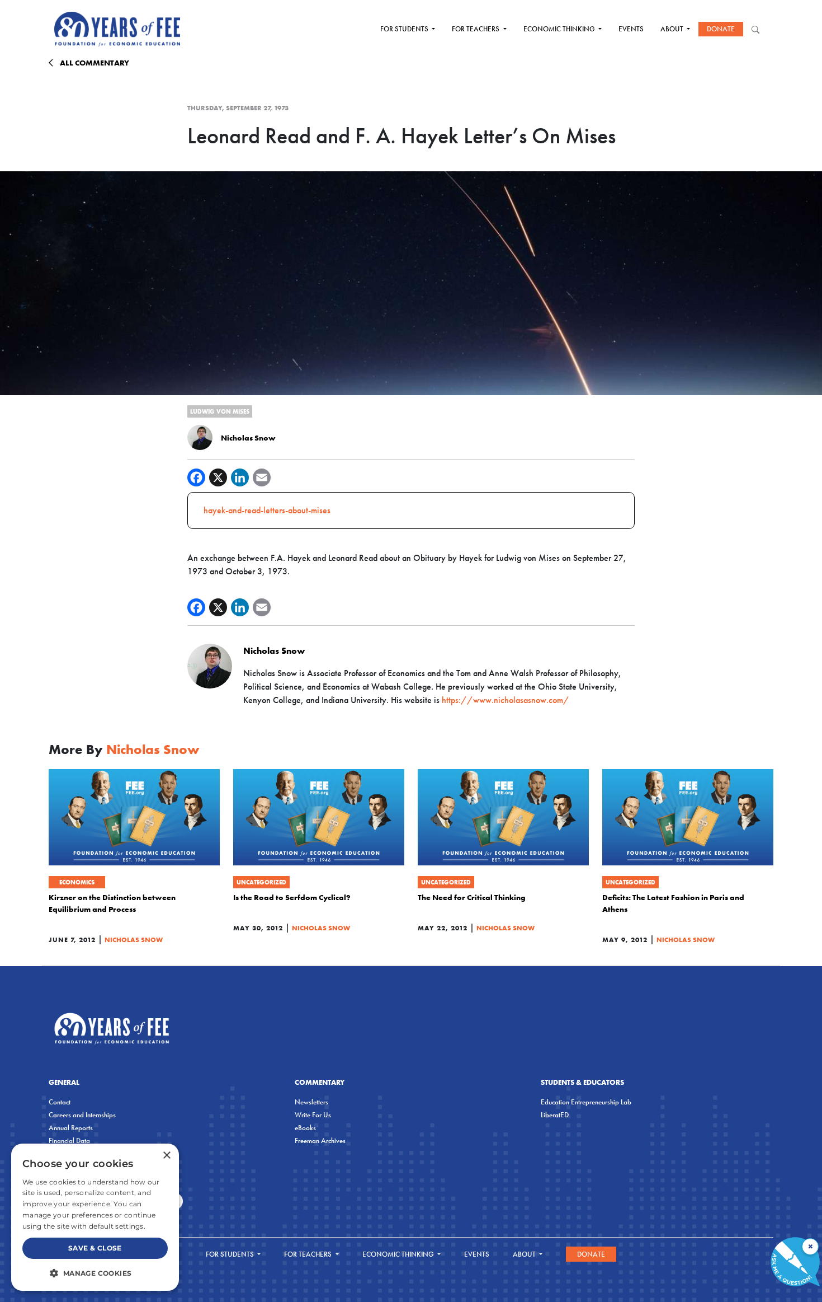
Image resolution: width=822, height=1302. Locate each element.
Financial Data (69, 1140)
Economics (77, 882)
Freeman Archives (320, 1140)
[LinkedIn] (240, 477)
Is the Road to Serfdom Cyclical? (292, 897)
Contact (59, 1102)
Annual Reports (71, 1127)
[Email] (262, 477)
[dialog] (95, 1217)
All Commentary (94, 63)
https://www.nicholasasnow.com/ (505, 700)
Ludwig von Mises (219, 411)
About (672, 29)
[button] (95, 1273)
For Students (405, 29)
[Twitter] (218, 477)
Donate (721, 29)
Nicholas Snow (248, 438)
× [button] (166, 1155)
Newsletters (311, 1102)
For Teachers (476, 29)
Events (631, 29)
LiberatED (555, 1115)
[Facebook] (196, 477)
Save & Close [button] (95, 1248)
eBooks (305, 1127)
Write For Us (313, 1115)
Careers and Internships (82, 1115)
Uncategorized (261, 882)
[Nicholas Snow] (199, 436)
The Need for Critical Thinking (472, 897)
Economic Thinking (560, 29)
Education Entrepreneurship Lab (586, 1102)
